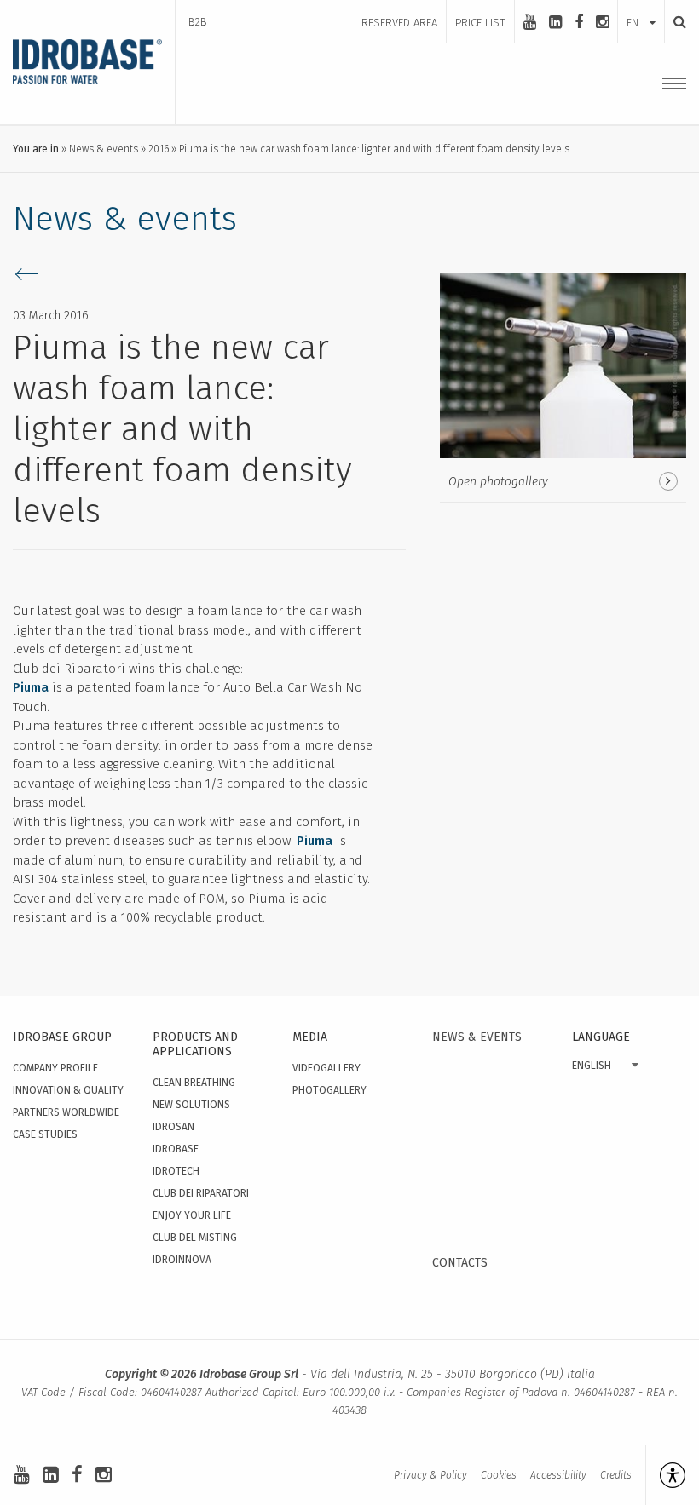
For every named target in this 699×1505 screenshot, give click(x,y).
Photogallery (329, 1090)
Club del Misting (195, 1238)
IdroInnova (182, 1260)
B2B (197, 21)
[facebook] (579, 22)
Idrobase (176, 1149)
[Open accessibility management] (665, 1475)
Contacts (460, 1262)
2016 (158, 149)
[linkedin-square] (555, 22)
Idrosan (173, 1127)
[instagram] (602, 22)
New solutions (191, 1105)
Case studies (45, 1134)
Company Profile (55, 1068)
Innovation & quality (68, 1090)
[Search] (675, 21)
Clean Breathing (194, 1083)
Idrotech (176, 1171)
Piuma (31, 687)
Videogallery (326, 1068)
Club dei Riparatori (201, 1193)
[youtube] (529, 22)
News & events (103, 149)
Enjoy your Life (192, 1215)
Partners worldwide (66, 1112)
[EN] (641, 6)
